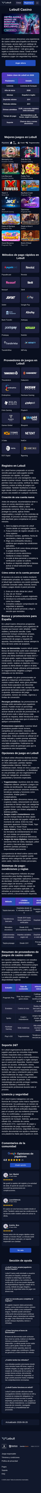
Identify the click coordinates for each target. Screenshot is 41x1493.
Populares (5, 143)
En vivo (14, 142)
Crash (22, 143)
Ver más (20, 1250)
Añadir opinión (20, 1165)
